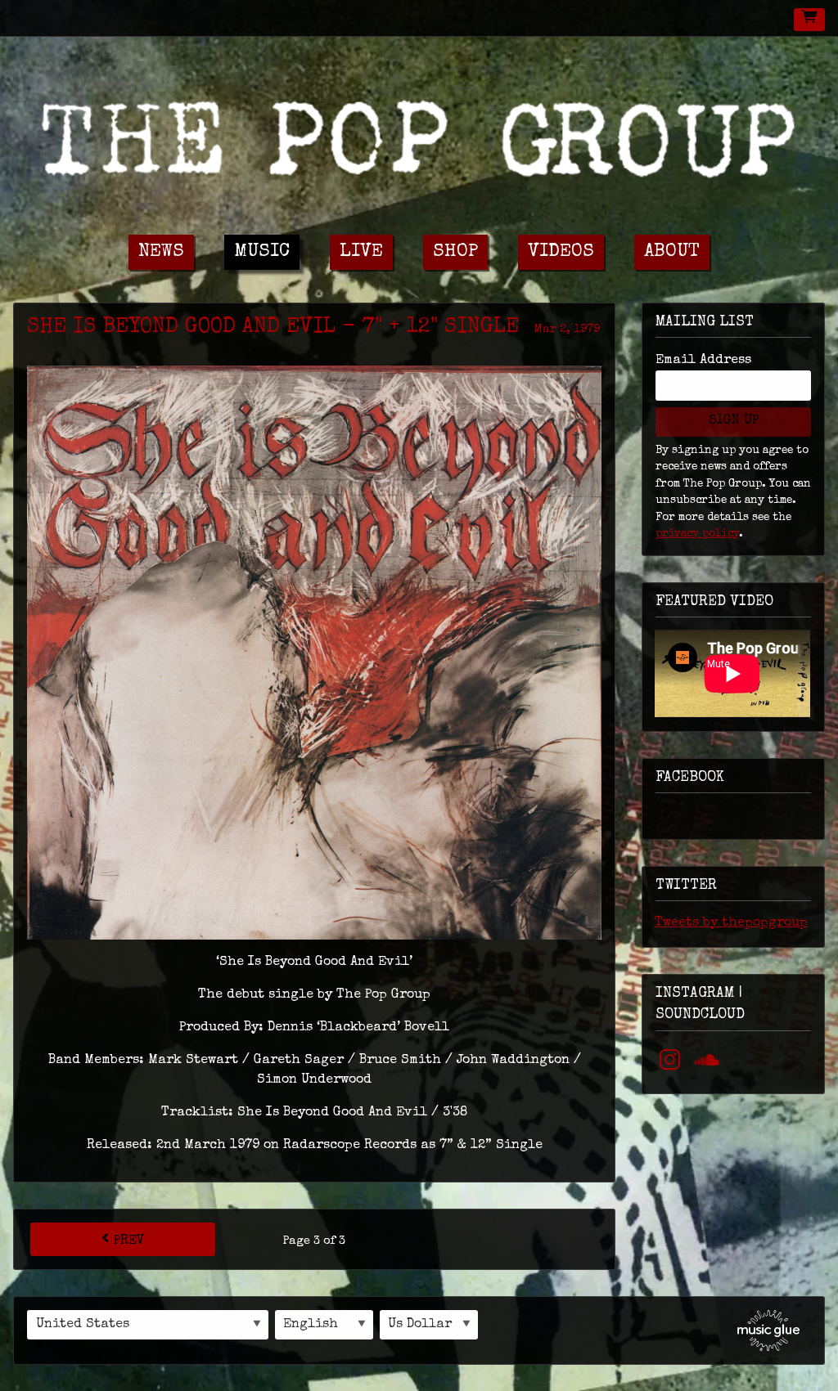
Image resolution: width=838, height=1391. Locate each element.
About (672, 252)
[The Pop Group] (419, 134)
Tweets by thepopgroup (731, 923)
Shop (455, 252)
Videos (561, 252)
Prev (129, 1241)
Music (262, 252)
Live (361, 252)
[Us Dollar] (429, 1324)
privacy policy (697, 534)
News (161, 252)
